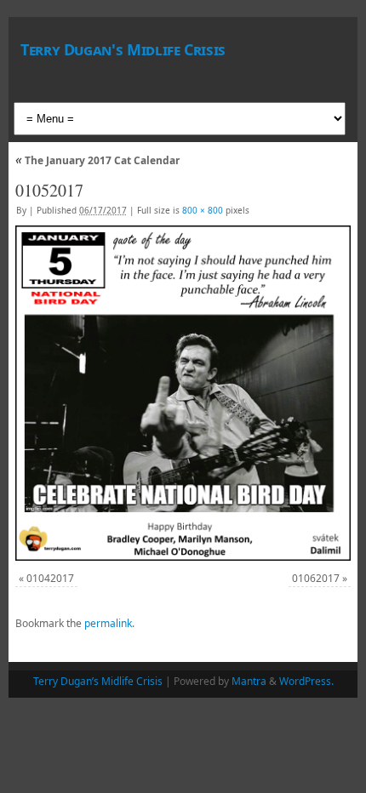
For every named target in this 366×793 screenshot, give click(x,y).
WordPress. (306, 681)
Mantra (249, 681)
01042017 (50, 578)
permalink (108, 623)
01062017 (316, 578)
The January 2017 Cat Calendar (97, 160)
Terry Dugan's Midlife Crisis (123, 49)
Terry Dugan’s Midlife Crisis (98, 681)
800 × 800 (202, 210)
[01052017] (183, 393)
